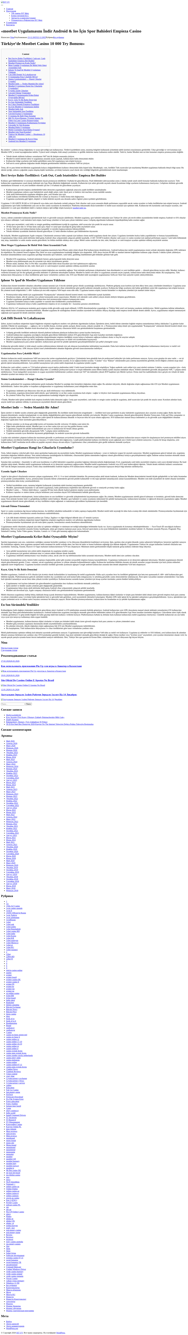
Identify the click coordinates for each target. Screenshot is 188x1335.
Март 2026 (10, 746)
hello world (10, 1113)
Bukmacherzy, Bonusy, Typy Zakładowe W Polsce (26, 722)
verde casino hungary (14, 1271)
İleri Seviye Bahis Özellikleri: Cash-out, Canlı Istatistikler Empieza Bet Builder (26, 59)
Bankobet (10, 1002)
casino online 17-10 (14, 1042)
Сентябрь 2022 (12, 805)
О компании (11, 22)
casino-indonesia (13, 1060)
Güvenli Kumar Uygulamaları (20, 114)
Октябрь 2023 (12, 775)
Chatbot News (12, 1069)
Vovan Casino (12, 1278)
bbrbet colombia (12, 1005)
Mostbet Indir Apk (15, 109)
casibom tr (10, 1028)
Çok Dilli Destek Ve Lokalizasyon (22, 74)
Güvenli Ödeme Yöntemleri (19, 93)
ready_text (10, 1228)
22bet (8, 954)
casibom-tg (10, 1030)
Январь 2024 (11, 769)
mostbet (9, 1157)
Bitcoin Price (11, 1012)
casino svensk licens (14, 1051)
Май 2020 (10, 861)
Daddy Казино (12, 720)
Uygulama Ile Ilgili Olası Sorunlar (22, 116)
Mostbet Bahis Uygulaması (19, 127)
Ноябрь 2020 (11, 849)
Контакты (10, 25)
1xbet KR (10, 938)
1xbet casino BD (13, 931)
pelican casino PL (13, 1205)
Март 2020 (10, 863)
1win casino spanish (14, 908)
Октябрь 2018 (12, 879)
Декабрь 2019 (12, 867)
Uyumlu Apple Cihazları (18, 91)
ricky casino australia (14, 1242)
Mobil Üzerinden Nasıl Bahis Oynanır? (24, 130)
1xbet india (10, 933)
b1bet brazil (11, 998)
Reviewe (9, 1237)
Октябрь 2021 (12, 831)
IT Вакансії (11, 1120)
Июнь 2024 (11, 757)
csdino (8, 1085)
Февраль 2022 (12, 821)
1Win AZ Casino (13, 906)
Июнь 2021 (11, 840)
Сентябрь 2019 (12, 872)
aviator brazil (11, 977)
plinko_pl (10, 1223)
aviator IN (10, 984)
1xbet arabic (11, 927)
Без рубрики (58, 37)
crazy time (10, 1076)
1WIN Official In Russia (16, 913)
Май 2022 (10, 815)
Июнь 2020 (11, 858)
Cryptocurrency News (15, 1081)
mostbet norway (12, 1166)
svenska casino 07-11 (14, 1258)
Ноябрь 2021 (11, 828)
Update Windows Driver (16, 1269)
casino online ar (12, 1046)
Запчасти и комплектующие (23, 18)
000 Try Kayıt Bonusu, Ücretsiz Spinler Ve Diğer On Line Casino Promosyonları (25, 119)
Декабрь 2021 (12, 826)
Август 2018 (11, 884)
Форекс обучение (13, 1308)
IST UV (19, 1333)
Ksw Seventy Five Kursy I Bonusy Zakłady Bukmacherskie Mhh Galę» (35, 717)
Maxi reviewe (11, 1131)
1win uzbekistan (12, 917)
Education (10, 1088)
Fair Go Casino (12, 1090)
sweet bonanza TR (13, 1262)
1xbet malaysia (12, 940)
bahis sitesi (10, 1000)
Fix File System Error (15, 1099)
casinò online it (12, 1048)
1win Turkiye (11, 915)
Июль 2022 (11, 810)
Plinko (8, 1216)
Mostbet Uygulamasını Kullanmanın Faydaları (27, 123)
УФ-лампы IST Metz (20, 13)
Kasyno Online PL (13, 1127)
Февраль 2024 (12, 766)
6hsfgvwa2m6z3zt (13, 715)
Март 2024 (10, 764)
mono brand (11, 1140)
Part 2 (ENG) (11, 1200)
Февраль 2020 (12, 865)
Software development (15, 1255)
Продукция (11, 11)
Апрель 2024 (11, 762)
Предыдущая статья (9, 648)
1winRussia (11, 920)
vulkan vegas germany (15, 1281)
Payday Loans (12, 1203)
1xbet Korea (11, 936)
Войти (9, 1321)
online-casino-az (12, 1191)
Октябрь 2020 (12, 851)
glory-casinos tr (12, 1111)
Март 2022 (10, 819)
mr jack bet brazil (13, 1173)
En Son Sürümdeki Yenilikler (20, 102)
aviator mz (10, 989)
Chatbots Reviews (13, 1071)
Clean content (11, 1074)
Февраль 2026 (12, 748)
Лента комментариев (15, 1326)
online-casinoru (12, 1196)
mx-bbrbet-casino (13, 1175)
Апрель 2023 (11, 789)
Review (9, 1235)
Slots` (8, 1251)
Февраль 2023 (12, 794)
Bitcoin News (11, 1009)
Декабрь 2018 (12, 877)
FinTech (9, 1094)
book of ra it (11, 1021)
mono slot (10, 1143)
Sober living (11, 1253)
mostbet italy (11, 1163)
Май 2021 (10, 842)
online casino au (12, 1186)
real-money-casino (13, 1230)
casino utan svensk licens (16, 1053)
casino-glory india (13, 1058)
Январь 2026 (11, 750)
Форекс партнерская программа (20, 1311)
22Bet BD (10, 956)
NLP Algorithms (12, 1182)
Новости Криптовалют (16, 1299)
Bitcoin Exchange (13, 1007)
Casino (9, 1032)
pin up (8, 1209)
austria (8, 973)
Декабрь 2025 (12, 752)
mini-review (11, 1134)
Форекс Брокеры (13, 1306)
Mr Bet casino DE (13, 1170)
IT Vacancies (11, 1117)
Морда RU (10, 1294)
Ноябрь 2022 (11, 801)
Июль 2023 (11, 782)
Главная (9, 9)
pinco (8, 1214)
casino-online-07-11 (14, 1065)
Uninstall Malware (13, 1267)
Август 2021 (11, 835)
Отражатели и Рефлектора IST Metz (26, 20)
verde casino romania (14, 1276)
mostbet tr (10, 1168)
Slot (7, 1246)
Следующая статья (9, 650)
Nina (12, 37)
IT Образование (13, 1122)
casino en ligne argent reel (16, 1035)
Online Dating (12, 1189)
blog (8, 1016)
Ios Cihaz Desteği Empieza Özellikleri (23, 104)
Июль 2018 (11, 886)
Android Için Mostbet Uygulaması (22, 141)
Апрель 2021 (11, 844)
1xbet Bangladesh (13, 929)
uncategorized (11, 1265)
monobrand (10, 1147)
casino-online (11, 1062)
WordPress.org (12, 1328)
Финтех (9, 1304)
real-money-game (13, 1232)
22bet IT (9, 959)
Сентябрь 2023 (12, 778)
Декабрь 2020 (12, 847)
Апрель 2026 (11, 743)
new (8, 1177)
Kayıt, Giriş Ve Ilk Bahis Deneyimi (22, 100)
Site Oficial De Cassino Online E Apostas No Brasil (27, 680)
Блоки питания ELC (20, 16)
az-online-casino (12, 993)
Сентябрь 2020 (12, 854)
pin (7, 1207)
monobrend (10, 1150)
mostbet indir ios (79, 208)
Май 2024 (10, 759)
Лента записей (12, 1324)
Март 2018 (10, 888)
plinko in (9, 1219)
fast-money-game (13, 1092)
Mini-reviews (11, 1136)
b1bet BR (10, 996)
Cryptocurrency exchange (16, 1078)
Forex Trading (12, 1104)
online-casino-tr (12, 1193)
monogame (10, 1152)
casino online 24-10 (14, 1044)
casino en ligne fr (13, 1037)
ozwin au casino (12, 1198)
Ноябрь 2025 (11, 755)
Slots (8, 1248)
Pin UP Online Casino (15, 1212)
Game (8, 1108)
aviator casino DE (13, 979)
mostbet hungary (13, 1161)
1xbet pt (9, 945)
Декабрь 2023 (12, 771)
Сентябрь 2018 (12, 881)
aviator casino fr (12, 982)
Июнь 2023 (11, 785)
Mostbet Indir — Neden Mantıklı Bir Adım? (26, 84)
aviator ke (10, 986)
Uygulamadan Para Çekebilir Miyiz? (23, 77)
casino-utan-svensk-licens (16, 1067)
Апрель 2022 (11, 817)
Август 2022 (11, 808)
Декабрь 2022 (12, 798)
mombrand (10, 1138)
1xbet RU (10, 947)
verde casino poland (14, 1274)
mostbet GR (11, 1159)
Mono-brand (11, 1145)
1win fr (9, 911)
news (8, 1180)
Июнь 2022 (11, 812)
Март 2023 (10, 792)
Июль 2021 (11, 838)
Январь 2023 (11, 796)
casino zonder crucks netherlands (19, 1055)
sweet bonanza (12, 1260)
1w (7, 904)
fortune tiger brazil (13, 1106)
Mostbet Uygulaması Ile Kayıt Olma (23, 139)
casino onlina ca (12, 1039)
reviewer (9, 1239)
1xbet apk (10, 924)
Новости (10, 1297)
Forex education (12, 1101)
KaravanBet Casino (14, 1124)
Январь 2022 (11, 824)
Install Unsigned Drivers (16, 1115)
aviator (9, 975)
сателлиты (10, 1301)
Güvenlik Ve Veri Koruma (19, 125)
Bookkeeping (11, 1023)
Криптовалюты (13, 1288)
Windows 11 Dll (12, 1283)
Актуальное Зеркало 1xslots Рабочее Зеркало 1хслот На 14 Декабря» (39, 694)
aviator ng (10, 991)
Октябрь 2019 (12, 870)
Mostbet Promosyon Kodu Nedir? (22, 63)
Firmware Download (14, 1097)
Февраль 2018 (12, 890)
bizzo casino (11, 1014)
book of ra (10, 1019)
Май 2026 (10, 741)
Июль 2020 (11, 856)
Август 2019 (11, 874)
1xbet (8, 922)
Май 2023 (10, 787)
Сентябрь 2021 (12, 833)
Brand (8, 1025)
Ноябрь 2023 (11, 773)
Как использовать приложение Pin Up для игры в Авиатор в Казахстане (41, 666)
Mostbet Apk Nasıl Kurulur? (19, 132)
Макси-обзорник (13, 1290)
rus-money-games (13, 1244)
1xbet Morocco (12, 943)
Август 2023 (11, 780)
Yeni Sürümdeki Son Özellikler (21, 111)
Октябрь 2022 (12, 803)
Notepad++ (10, 1184)
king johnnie (11, 1129)
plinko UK (10, 1221)
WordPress (60, 1333)
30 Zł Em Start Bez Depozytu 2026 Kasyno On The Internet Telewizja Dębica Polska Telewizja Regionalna (49, 724)
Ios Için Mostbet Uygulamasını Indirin (23, 107)
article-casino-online (14, 970)
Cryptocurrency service (15, 1083)
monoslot (10, 1154)
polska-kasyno (12, 1226)
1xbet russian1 (12, 950)
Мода (8, 1292)
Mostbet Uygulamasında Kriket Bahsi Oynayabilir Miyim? (23, 96)
